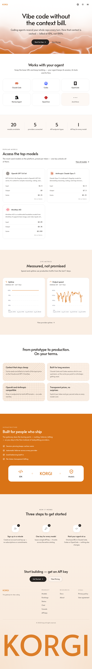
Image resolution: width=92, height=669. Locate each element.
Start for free (39, 42)
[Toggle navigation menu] (88, 4)
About (62, 597)
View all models (81, 162)
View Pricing (56, 42)
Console (44, 609)
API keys (44, 613)
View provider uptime (44, 323)
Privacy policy (83, 594)
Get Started (37, 579)
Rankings (45, 597)
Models (44, 594)
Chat (43, 605)
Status (44, 601)
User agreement (83, 597)
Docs (61, 594)
